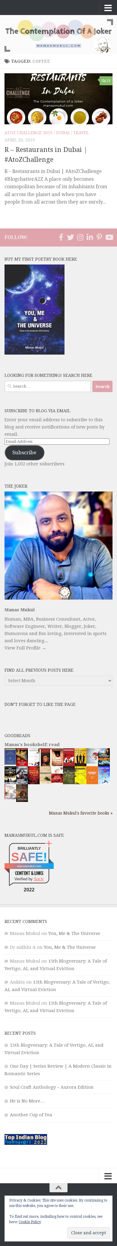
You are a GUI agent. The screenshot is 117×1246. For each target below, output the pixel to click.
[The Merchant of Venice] (69, 784)
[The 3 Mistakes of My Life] (80, 764)
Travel (81, 132)
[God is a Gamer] (10, 783)
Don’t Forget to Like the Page (40, 704)
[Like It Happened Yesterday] (104, 782)
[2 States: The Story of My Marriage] (69, 765)
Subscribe (24, 452)
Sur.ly (39, 879)
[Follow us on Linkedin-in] (89, 237)
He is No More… (27, 1101)
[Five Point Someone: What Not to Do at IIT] (34, 764)
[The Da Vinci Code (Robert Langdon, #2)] (22, 765)
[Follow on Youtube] (108, 237)
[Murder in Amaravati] (34, 783)
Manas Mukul (19, 609)
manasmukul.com (29, 866)
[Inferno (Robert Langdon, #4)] (22, 800)
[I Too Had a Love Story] (92, 762)
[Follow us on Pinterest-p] (99, 237)
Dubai (63, 132)
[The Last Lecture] (10, 763)
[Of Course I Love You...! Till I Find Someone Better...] (10, 797)
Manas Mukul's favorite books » (80, 813)
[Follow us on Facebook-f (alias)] (60, 237)
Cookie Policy (30, 1222)
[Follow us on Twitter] (70, 237)
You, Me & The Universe (74, 933)
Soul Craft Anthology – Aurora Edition (52, 1087)
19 (108, 81)
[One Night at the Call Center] (92, 782)
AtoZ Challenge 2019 (28, 132)
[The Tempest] (80, 783)
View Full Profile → (25, 648)
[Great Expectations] (45, 764)
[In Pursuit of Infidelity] (57, 781)
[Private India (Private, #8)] (104, 764)
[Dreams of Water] (57, 765)
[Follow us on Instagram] (80, 237)
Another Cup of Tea (31, 1114)
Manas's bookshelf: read (32, 744)
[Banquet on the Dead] (22, 782)
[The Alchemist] (45, 782)
